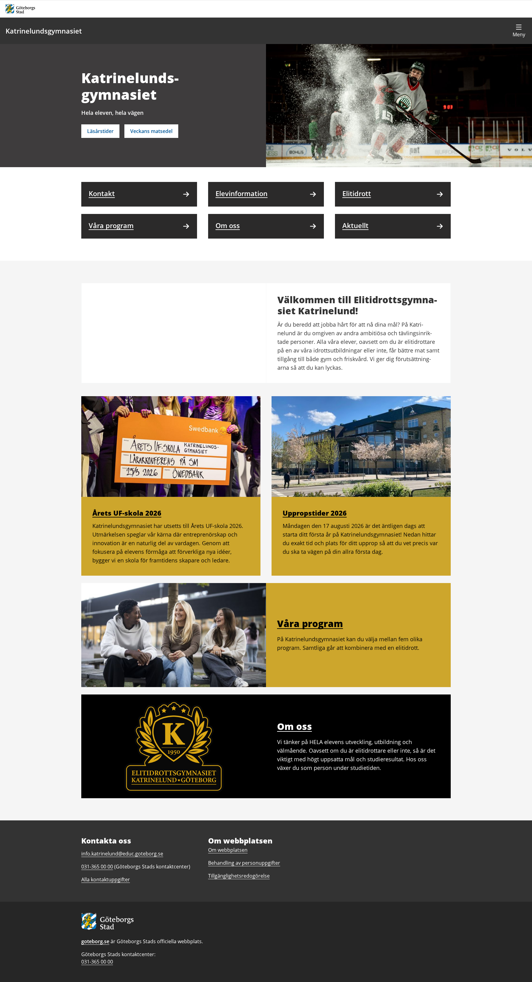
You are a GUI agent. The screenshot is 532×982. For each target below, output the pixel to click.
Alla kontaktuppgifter (105, 879)
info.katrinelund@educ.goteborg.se (122, 853)
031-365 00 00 (97, 961)
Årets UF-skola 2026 (126, 512)
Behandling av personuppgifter (244, 862)
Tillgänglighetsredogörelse (239, 875)
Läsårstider (100, 131)
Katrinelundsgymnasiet (44, 30)
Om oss (294, 726)
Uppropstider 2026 (315, 512)
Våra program (310, 623)
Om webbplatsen (228, 850)
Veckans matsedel (151, 131)
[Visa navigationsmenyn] (519, 31)
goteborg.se (95, 941)
